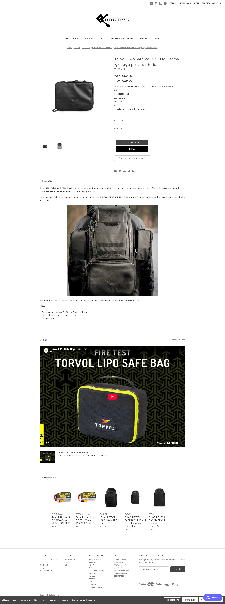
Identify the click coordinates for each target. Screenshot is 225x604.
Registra (206, 3)
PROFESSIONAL (72, 38)
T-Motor (92, 584)
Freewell (92, 579)
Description (47, 181)
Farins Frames (95, 559)
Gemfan (92, 573)
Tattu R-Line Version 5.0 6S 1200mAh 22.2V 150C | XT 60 (86, 520)
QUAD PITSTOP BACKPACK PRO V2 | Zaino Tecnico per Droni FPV (135, 521)
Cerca (173, 3)
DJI (101, 38)
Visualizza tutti (95, 587)
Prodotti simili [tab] (49, 477)
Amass (92, 576)
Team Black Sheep (96, 570)
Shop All (89, 38)
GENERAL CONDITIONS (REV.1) (123, 38)
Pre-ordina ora (135, 500)
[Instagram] (156, 3)
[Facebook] (151, 3)
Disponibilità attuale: (123, 121)
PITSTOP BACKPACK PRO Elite (114, 197)
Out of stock (63, 500)
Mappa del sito (46, 570)
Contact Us (145, 38)
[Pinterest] (133, 171)
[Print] (124, 171)
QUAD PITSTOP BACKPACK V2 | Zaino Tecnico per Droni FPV (158, 521)
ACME (91, 565)
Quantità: (118, 128)
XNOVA (92, 581)
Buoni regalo (184, 3)
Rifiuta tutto (190, 599)
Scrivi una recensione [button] (164, 86)
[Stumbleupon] (165, 3)
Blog (157, 38)
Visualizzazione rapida (62, 495)
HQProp (92, 562)
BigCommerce (56, 595)
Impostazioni (172, 599)
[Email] (120, 171)
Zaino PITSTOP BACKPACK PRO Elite (108, 520)
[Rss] (160, 3)
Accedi (197, 3)
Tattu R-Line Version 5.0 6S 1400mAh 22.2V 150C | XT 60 (62, 520)
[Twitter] (129, 171)
